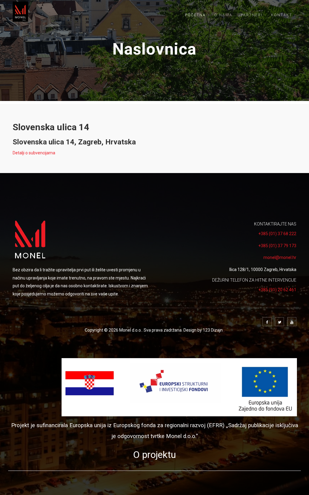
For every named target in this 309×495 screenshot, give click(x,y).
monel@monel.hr (279, 257)
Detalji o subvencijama (34, 152)
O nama (223, 15)
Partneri (252, 15)
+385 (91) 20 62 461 (277, 289)
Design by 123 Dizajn (203, 330)
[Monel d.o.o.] (20, 12)
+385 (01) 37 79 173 (277, 245)
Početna (195, 15)
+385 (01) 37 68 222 (277, 233)
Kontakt (281, 15)
